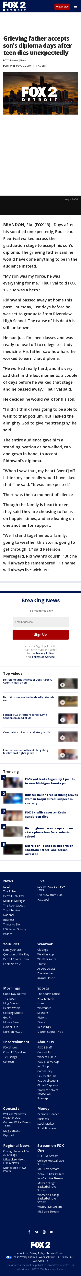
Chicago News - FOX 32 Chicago (16, 1153)
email (52, 1232)
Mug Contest (11, 1003)
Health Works (11, 1008)
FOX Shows (10, 1047)
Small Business (46, 1128)
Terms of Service (43, 657)
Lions (40, 1003)
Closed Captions (47, 1085)
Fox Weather (45, 973)
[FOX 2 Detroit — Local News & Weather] (14, 6)
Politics (7, 934)
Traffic (41, 964)
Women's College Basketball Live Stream (48, 1198)
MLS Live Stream (48, 1211)
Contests (9, 1061)
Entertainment (16, 1041)
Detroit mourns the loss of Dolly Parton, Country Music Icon (27, 681)
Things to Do (11, 924)
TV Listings (10, 1057)
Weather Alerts (46, 959)
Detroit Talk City (13, 896)
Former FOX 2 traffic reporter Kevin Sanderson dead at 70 (25, 716)
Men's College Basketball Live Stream (46, 1186)
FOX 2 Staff (44, 1047)
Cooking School (13, 1013)
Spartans (43, 1013)
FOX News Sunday (15, 929)
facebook (29, 1232)
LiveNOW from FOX (50, 895)
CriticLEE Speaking (14, 1052)
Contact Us (44, 1052)
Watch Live (62, 6)
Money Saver (11, 1022)
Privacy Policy (45, 653)
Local (6, 886)
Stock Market (45, 1123)
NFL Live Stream (48, 1156)
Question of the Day (16, 954)
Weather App (45, 954)
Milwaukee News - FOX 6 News (15, 1161)
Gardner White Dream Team (17, 1124)
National (8, 915)
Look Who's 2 (12, 964)
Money (43, 1108)
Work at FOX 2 (46, 1057)
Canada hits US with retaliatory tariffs (26, 732)
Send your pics (12, 949)
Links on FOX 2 (12, 1031)
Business (9, 920)
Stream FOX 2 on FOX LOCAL (51, 888)
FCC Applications (48, 1080)
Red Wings (44, 1027)
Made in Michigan (14, 901)
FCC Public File (46, 1076)
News (23, 60)
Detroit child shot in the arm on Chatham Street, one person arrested (49, 850)
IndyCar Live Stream (50, 1178)
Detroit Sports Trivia (16, 959)
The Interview (11, 910)
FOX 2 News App (48, 1061)
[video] (68, 683)
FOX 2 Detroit (10, 60)
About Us (45, 1041)
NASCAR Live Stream (50, 1173)
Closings (42, 949)
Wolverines (44, 1008)
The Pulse (9, 891)
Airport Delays (46, 968)
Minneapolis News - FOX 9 (15, 1169)
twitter (37, 1232)
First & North (45, 998)
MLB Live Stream (48, 1169)
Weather (45, 944)
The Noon (9, 998)
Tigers (41, 1022)
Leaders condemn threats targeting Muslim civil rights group (25, 751)
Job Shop (43, 1066)
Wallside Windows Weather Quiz (14, 1115)
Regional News (16, 1145)
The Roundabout (14, 905)
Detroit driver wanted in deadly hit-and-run (28, 698)
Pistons (42, 1017)
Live (41, 881)
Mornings (11, 988)
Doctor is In (10, 1027)
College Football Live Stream (50, 1162)
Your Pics (11, 944)
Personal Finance (48, 1114)
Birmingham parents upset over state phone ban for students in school (49, 832)
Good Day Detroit (14, 994)
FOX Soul (43, 899)
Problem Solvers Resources (47, 1091)
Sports (43, 988)
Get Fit (7, 1017)
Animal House (46, 978)
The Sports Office (48, 994)
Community (44, 1071)
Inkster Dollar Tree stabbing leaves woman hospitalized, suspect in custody (51, 799)
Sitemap (42, 1098)
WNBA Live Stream (49, 1207)
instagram (44, 1232)
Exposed (8, 1135)
